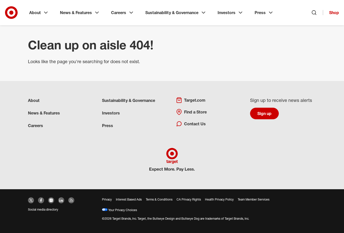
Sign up (264, 113)
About (35, 12)
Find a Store (195, 111)
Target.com (194, 100)
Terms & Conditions (159, 199)
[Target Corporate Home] (11, 12)
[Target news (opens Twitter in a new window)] (31, 200)
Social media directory (43, 209)
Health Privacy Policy (219, 199)
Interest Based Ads (129, 199)
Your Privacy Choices (122, 210)
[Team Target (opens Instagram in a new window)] (51, 200)
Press (260, 12)
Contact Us (195, 123)
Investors (226, 12)
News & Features (76, 12)
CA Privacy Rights (189, 199)
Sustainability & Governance (171, 12)
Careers (118, 12)
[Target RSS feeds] (71, 200)
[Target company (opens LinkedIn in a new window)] (61, 200)
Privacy (107, 199)
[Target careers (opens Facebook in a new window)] (41, 200)
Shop (334, 12)
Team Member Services (253, 199)
